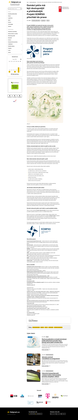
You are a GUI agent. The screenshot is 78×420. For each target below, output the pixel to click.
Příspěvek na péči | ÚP (31, 284)
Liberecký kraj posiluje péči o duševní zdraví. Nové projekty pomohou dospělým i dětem (51, 374)
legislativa (42, 327)
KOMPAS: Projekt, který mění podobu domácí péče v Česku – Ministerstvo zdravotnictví (43, 291)
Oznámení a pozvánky (12, 31)
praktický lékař (51, 327)
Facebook (9, 96)
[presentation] (33, 342)
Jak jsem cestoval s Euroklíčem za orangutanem (51, 357)
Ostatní (9, 26)
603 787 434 (32, 413)
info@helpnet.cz (39, 413)
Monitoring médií (11, 35)
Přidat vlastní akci (15, 74)
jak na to (46, 327)
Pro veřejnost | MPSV (31, 281)
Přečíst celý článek (45, 349)
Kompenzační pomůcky (12, 42)
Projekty (9, 48)
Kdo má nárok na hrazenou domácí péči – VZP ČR (36, 270)
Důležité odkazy (11, 46)
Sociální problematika (12, 13)
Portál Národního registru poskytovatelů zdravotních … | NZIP (38, 275)
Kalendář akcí (15, 56)
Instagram (19, 96)
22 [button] (18, 68)
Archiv (9, 52)
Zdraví (9, 16)
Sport (9, 20)
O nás (9, 50)
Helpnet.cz (16, 2)
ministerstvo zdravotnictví (58, 327)
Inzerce (9, 39)
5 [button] (18, 71)
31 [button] (9, 71)
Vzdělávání (10, 44)
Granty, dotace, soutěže (13, 33)
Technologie (10, 24)
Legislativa (10, 18)
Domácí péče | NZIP (30, 303)
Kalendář (10, 37)
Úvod (27, 2)
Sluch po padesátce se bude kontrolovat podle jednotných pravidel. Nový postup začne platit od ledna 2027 (54, 340)
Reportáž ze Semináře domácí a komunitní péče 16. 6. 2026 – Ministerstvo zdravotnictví (43, 300)
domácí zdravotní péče (36, 327)
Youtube (14, 96)
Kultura (9, 22)
